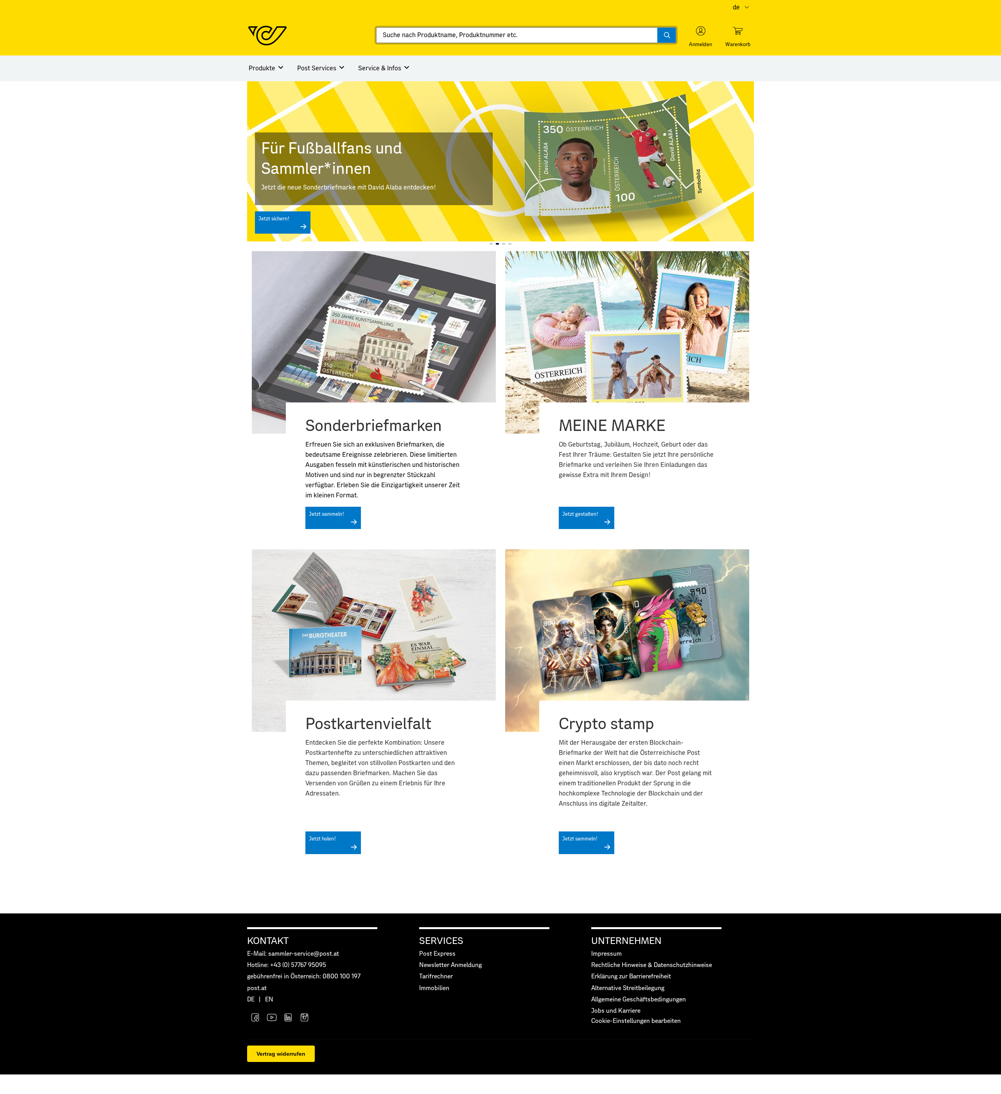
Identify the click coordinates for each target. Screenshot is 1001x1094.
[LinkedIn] (288, 1018)
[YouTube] (272, 1018)
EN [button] (269, 1000)
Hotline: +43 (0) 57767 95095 (286, 965)
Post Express (437, 954)
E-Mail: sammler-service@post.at (293, 954)
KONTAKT (268, 941)
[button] (700, 36)
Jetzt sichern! (273, 219)
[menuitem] (266, 68)
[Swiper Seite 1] (491, 244)
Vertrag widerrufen (281, 1054)
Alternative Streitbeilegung (627, 988)
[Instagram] (304, 1018)
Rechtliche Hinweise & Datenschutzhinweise (651, 965)
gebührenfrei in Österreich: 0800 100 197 (304, 977)
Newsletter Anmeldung (450, 965)
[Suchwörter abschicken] (666, 35)
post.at (257, 988)
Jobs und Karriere (615, 1011)
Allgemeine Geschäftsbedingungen (638, 1000)
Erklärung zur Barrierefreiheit (631, 977)
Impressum (606, 954)
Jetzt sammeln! (326, 514)
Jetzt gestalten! (580, 514)
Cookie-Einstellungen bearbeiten (636, 1021)
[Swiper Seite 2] (497, 244)
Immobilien (434, 988)
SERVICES (441, 941)
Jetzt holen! (322, 839)
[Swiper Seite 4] (509, 244)
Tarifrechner (436, 977)
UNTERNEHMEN (626, 941)
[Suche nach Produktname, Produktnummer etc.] (666, 35)
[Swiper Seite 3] (503, 244)
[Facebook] (255, 1018)
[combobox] (526, 35)
